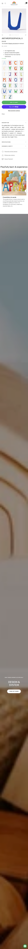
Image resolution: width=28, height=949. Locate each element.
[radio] (4, 62)
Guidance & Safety (7, 146)
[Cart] (25, 3)
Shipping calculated (13, 43)
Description (5, 122)
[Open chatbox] (25, 946)
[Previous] (2, 35)
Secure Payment (8, 159)
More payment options (14, 110)
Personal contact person (10, 151)
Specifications (6, 142)
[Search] (5, 3)
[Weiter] (26, 191)
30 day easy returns (9, 155)
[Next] (25, 35)
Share (3, 114)
